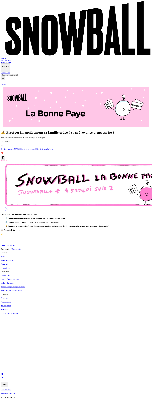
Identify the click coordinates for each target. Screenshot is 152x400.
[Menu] (3, 78)
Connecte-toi (16, 249)
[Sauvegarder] (3, 157)
